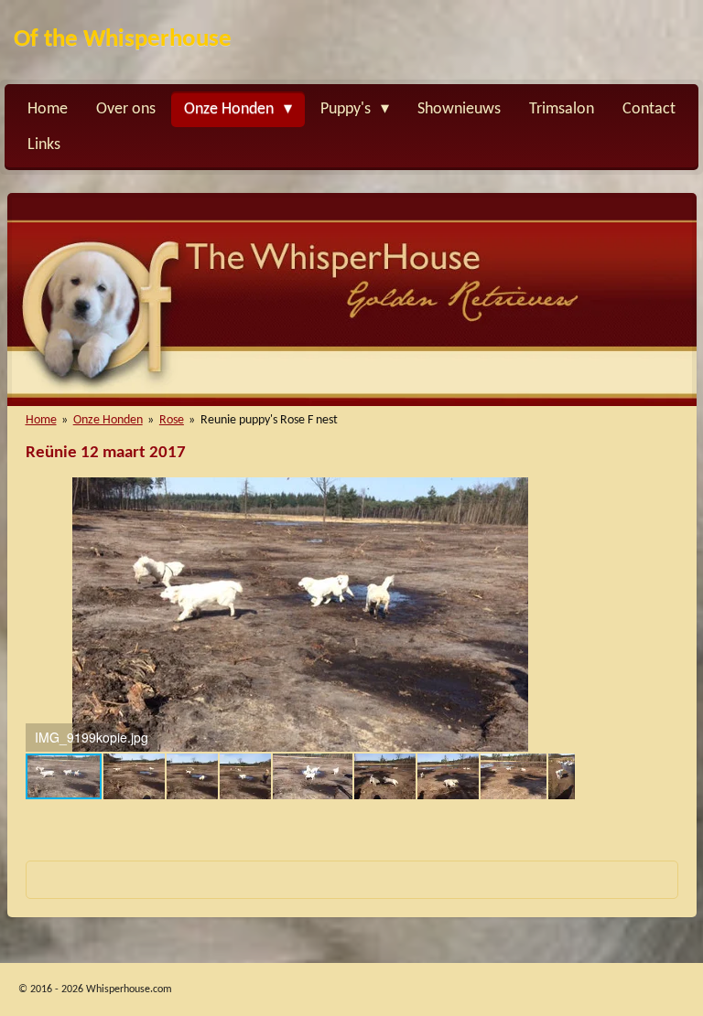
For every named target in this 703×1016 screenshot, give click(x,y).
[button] (558, 493)
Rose (171, 420)
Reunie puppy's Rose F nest (269, 420)
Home (41, 420)
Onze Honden (108, 420)
